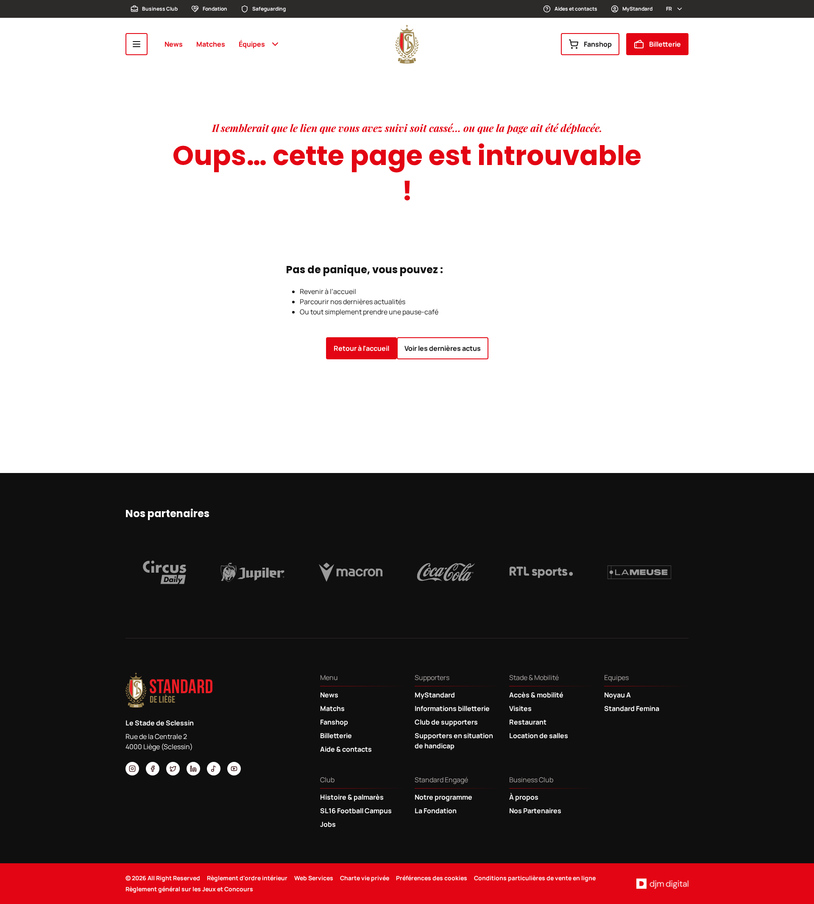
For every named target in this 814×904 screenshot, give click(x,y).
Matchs (332, 708)
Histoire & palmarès (352, 797)
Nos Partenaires (535, 810)
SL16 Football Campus (356, 810)
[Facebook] (152, 768)
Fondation (215, 8)
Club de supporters (446, 722)
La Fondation (436, 810)
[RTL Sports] (541, 572)
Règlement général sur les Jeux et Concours (189, 889)
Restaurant (527, 722)
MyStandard (637, 8)
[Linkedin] (193, 768)
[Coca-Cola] (446, 572)
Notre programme (443, 797)
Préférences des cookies (431, 878)
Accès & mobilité (536, 695)
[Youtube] (234, 768)
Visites (520, 708)
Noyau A (617, 695)
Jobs (328, 824)
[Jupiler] (253, 572)
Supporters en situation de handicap (454, 740)
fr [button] (669, 8)
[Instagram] (132, 768)
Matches (210, 44)
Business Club (160, 8)
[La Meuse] (639, 572)
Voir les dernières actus (442, 348)
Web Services (313, 878)
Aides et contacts (576, 8)
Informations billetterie (452, 708)
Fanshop (598, 44)
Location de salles (538, 735)
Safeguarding (269, 8)
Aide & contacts (346, 749)
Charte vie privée (364, 878)
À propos (523, 797)
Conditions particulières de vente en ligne (535, 878)
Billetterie (665, 44)
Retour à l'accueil (361, 348)
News (173, 44)
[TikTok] (213, 768)
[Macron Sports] (350, 572)
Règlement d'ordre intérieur (247, 878)
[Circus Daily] (164, 572)
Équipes (252, 44)
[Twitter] (173, 768)
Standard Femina (631, 708)
